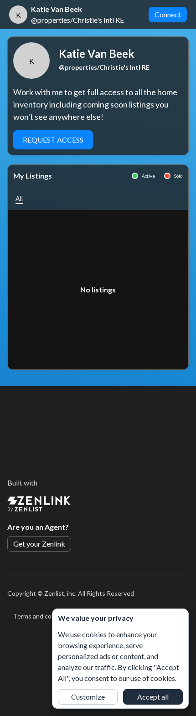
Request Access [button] (53, 139)
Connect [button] (168, 14)
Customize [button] (88, 696)
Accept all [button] (153, 696)
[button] (19, 198)
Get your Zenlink (39, 543)
